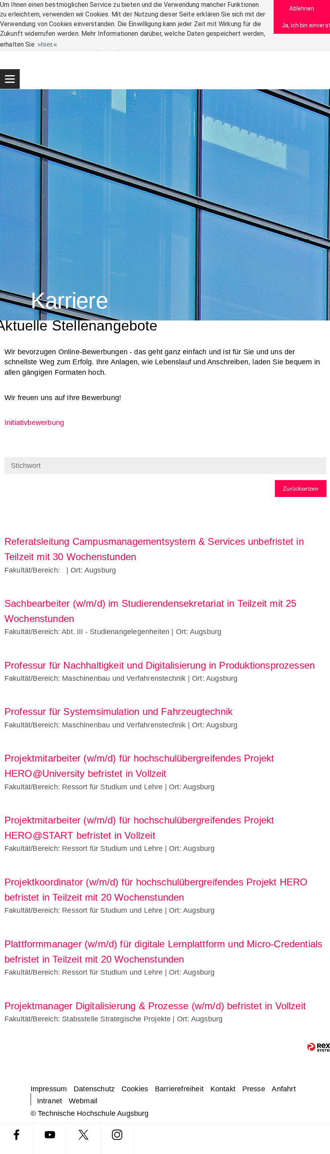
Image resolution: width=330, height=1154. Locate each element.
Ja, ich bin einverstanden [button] (306, 25)
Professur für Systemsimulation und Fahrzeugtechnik (118, 711)
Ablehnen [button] (301, 8)
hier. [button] (47, 44)
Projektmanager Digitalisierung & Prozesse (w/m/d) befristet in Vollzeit (155, 1005)
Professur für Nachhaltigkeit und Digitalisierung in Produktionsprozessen (159, 665)
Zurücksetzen (300, 488)
